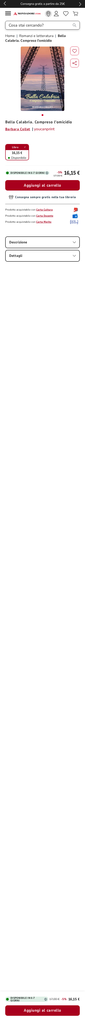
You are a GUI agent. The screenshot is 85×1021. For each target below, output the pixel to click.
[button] (74, 63)
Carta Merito (43, 222)
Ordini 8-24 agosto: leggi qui (40, 4)
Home (10, 35)
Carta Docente (44, 216)
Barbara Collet (17, 129)
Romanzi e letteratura (36, 35)
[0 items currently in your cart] (75, 13)
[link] (48, 13)
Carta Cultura (44, 209)
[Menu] (9, 14)
